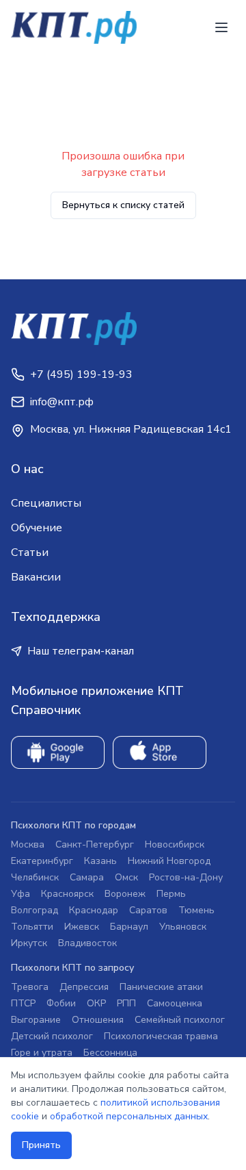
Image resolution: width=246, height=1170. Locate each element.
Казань (100, 860)
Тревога (30, 986)
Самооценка (174, 1003)
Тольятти (32, 926)
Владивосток (87, 943)
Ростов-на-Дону (186, 877)
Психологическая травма (161, 1036)
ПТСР (23, 1003)
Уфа (20, 893)
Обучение (36, 527)
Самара (87, 877)
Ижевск (81, 926)
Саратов (148, 910)
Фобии (61, 1003)
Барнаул (129, 926)
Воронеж (125, 893)
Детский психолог (52, 1036)
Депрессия (84, 986)
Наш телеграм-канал (80, 651)
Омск (126, 877)
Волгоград (34, 910)
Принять (41, 1145)
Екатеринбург (42, 860)
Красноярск (67, 893)
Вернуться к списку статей (123, 205)
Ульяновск (182, 926)
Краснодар (93, 910)
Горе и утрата (41, 1052)
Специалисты (46, 503)
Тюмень (196, 910)
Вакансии (36, 577)
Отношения (98, 1019)
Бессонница (110, 1052)
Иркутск (29, 943)
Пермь (171, 893)
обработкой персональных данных (129, 1116)
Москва (27, 844)
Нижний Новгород (169, 860)
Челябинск (35, 877)
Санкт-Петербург (94, 844)
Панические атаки (161, 986)
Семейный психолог (180, 1019)
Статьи (30, 552)
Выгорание (36, 1019)
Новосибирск (174, 844)
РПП (126, 1003)
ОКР (96, 1003)
